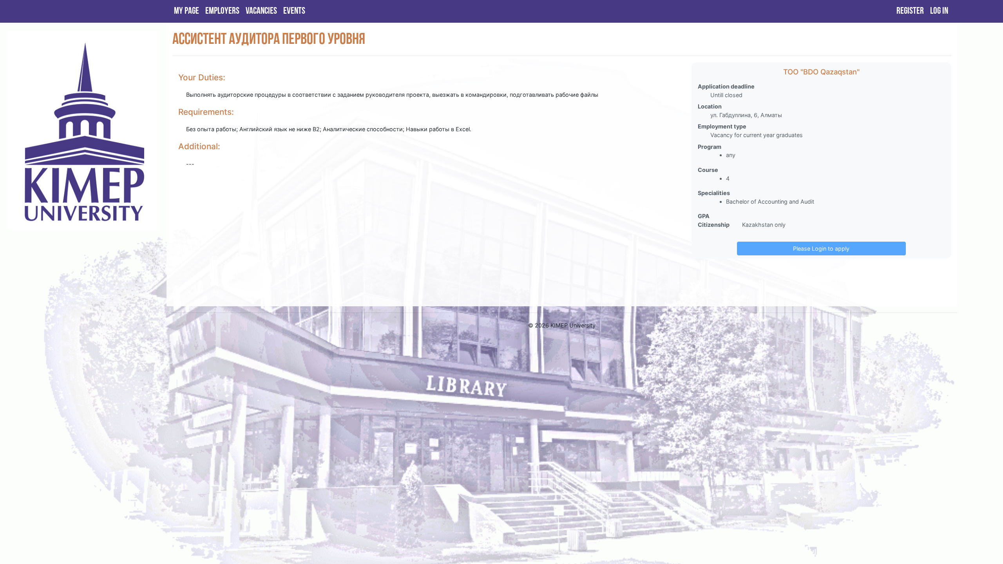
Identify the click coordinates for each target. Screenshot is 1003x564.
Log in (939, 11)
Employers (222, 11)
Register (910, 11)
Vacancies (261, 11)
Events (294, 11)
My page (186, 11)
